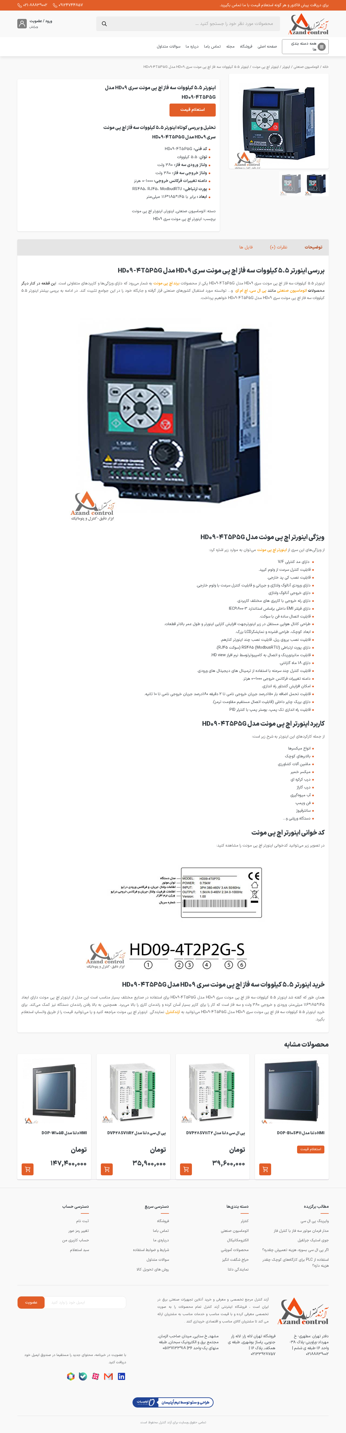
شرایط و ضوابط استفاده (151, 1250)
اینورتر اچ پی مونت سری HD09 (177, 219)
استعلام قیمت (192, 110)
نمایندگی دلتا (238, 1269)
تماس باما (212, 46)
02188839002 (317, 1354)
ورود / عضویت (40, 21)
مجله (230, 46)
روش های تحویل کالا (153, 1269)
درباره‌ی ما (161, 1240)
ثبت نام (82, 1221)
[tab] (313, 247)
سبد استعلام (79, 1250)
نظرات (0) (278, 247)
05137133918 (174, 1348)
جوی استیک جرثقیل (313, 1240)
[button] (265, 1169)
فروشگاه (246, 46)
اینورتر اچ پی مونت (265, 67)
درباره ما (192, 46)
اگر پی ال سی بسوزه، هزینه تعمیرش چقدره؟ (295, 1250)
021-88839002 (35, 5)
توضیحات (313, 247)
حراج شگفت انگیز (235, 1260)
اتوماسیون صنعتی (306, 67)
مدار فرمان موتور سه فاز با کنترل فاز (301, 1231)
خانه (325, 67)
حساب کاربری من (75, 1240)
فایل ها (246, 247)
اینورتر (286, 67)
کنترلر (245, 1221)
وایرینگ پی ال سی (315, 1221)
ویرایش (33, 27)
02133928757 (263, 1354)
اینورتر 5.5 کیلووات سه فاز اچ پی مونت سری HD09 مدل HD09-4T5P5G (196, 67)
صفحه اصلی (267, 46)
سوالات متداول (168, 46)
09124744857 (71, 5)
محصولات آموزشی (235, 1250)
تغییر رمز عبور (78, 1231)
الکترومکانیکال (238, 1240)
